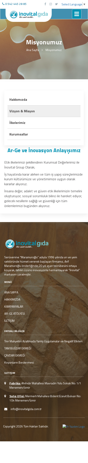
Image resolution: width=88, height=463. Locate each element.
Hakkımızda (18, 99)
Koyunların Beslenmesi (19, 362)
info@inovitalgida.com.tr (26, 409)
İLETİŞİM (9, 321)
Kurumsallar (18, 134)
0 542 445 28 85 (15, 4)
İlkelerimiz (17, 122)
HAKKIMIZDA (12, 299)
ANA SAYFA (11, 292)
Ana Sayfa (32, 50)
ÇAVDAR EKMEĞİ (14, 355)
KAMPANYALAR (13, 306)
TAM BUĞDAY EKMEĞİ (17, 348)
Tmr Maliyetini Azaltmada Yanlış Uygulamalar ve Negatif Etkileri (43, 341)
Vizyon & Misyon (22, 111)
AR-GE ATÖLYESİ (14, 313)
